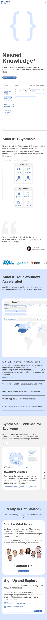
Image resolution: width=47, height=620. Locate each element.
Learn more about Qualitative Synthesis (20, 487)
